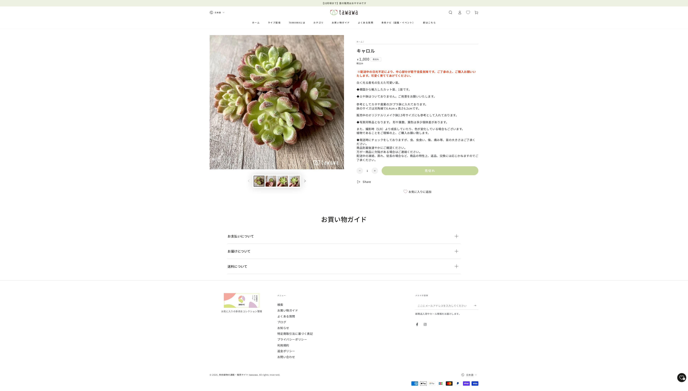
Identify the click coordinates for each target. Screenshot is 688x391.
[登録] (476, 305)
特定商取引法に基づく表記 (295, 333)
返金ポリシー (286, 351)
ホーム (360, 41)
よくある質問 (286, 316)
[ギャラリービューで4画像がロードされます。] (294, 181)
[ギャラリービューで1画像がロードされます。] (259, 181)
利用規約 (283, 345)
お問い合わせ (286, 357)
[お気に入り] (468, 12)
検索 (280, 304)
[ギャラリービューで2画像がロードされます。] (271, 181)
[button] (450, 12)
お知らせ (283, 328)
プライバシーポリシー (292, 339)
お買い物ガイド (287, 310)
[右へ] (305, 181)
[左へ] (249, 181)
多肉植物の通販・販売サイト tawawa (238, 374)
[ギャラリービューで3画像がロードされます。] (282, 181)
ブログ (281, 322)
